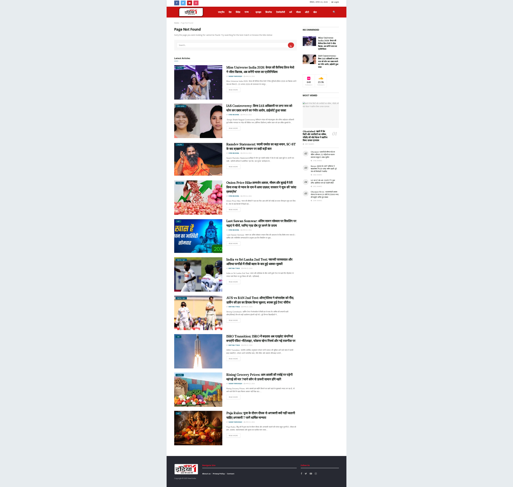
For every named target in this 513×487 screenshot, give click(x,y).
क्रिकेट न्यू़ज (181, 260)
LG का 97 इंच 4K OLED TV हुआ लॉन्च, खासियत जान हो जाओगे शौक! (323, 181)
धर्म (290, 12)
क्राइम (258, 12)
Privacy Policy (219, 473)
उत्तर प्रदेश (180, 106)
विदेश (238, 12)
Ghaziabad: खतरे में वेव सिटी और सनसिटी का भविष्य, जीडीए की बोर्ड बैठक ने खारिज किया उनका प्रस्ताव (315, 136)
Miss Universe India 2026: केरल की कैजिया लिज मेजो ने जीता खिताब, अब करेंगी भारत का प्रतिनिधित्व (327, 43)
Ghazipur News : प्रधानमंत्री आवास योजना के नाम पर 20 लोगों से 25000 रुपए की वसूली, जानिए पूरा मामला (325, 194)
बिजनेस (268, 12)
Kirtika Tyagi (234, 268)
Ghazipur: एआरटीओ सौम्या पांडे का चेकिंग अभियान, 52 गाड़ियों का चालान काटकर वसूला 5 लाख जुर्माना (323, 154)
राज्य (248, 11)
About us (206, 473)
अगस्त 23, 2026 (247, 230)
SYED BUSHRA (234, 115)
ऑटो (307, 12)
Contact (230, 473)
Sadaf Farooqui (235, 76)
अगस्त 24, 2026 (250, 76)
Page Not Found (187, 23)
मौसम (298, 12)
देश (230, 12)
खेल (315, 12)
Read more (233, 90)
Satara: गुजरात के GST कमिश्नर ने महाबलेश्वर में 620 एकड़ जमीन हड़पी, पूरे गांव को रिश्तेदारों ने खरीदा (324, 169)
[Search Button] (291, 45)
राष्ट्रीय (221, 12)
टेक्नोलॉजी (280, 12)
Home (176, 23)
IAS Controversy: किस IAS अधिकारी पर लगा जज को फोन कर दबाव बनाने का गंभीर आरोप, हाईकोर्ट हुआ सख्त (328, 61)
